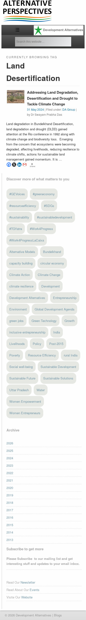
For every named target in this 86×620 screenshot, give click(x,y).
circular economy (52, 263)
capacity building (20, 263)
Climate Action (19, 274)
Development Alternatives (27, 297)
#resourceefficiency (22, 205)
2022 (9, 473)
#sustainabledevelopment (54, 217)
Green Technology (44, 320)
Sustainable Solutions (58, 378)
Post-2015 (56, 343)
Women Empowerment (25, 401)
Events (34, 589)
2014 (9, 532)
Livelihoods (17, 343)
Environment (18, 309)
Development (50, 286)
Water (41, 390)
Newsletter (28, 582)
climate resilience (21, 286)
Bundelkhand (52, 251)
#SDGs (49, 205)
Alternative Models (22, 251)
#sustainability (19, 217)
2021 (9, 480)
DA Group (68, 109)
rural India (70, 355)
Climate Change (49, 274)
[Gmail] (24, 164)
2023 (9, 465)
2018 (9, 502)
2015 (9, 524)
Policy (37, 343)
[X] (14, 164)
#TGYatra (15, 228)
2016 (9, 517)
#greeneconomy (44, 194)
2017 (9, 510)
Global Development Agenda (54, 309)
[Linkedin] (19, 164)
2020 (9, 487)
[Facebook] (9, 164)
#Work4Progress (41, 228)
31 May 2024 (35, 109)
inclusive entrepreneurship (27, 332)
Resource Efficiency (42, 355)
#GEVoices (17, 194)
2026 (9, 443)
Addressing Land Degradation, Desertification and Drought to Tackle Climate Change (52, 98)
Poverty (14, 355)
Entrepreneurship (64, 297)
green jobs (16, 320)
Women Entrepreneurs (24, 413)
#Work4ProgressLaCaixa (26, 240)
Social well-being (21, 366)
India (56, 332)
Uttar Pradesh (19, 390)
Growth (69, 320)
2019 (9, 495)
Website (26, 597)
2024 (9, 458)
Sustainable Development (58, 366)
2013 (9, 539)
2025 (9, 450)
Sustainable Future (22, 378)
